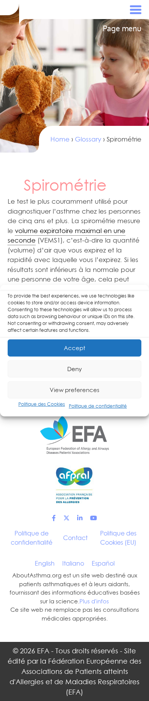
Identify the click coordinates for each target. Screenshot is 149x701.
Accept (74, 348)
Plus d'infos (94, 601)
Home (60, 139)
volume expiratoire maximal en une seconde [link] (66, 235)
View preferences (74, 390)
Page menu (122, 28)
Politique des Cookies (41, 404)
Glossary (88, 139)
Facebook (54, 518)
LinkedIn (80, 518)
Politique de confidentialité (98, 406)
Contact (75, 538)
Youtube (93, 518)
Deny (74, 369)
